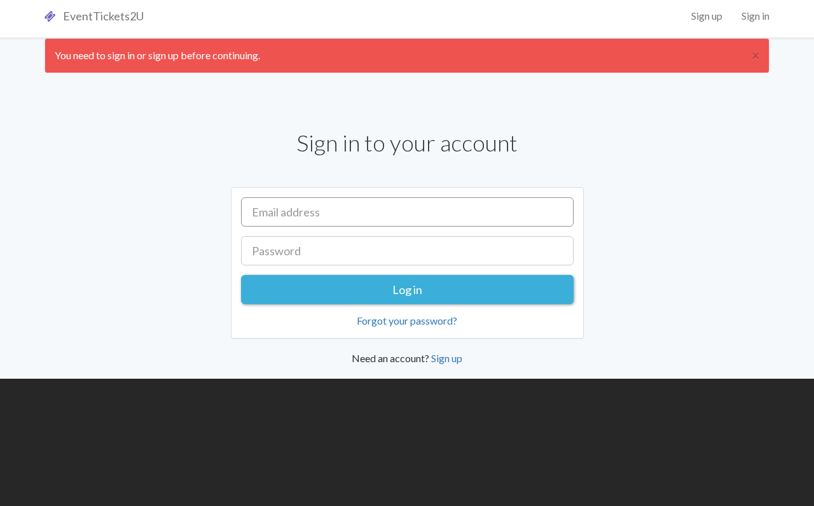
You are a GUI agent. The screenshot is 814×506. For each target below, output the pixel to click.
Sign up (706, 16)
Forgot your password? (407, 320)
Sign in (755, 16)
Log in (407, 290)
